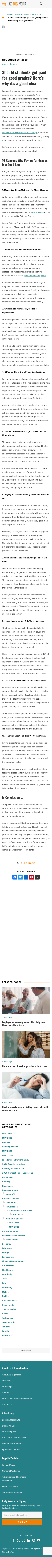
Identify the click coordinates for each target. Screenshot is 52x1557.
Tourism (6, 1326)
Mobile (5, 1291)
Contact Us (7, 1404)
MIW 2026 (7, 1133)
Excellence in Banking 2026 (15, 1159)
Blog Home (28, 863)
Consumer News (10, 1231)
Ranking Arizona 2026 (13, 1168)
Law (4, 1283)
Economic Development (13, 1235)
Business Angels (10, 1190)
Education (36, 14)
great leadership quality (35, 275)
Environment (8, 1256)
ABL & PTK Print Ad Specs (14, 1437)
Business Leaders (10, 1198)
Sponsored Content (11, 1449)
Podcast (6, 1142)
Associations (12, 1239)
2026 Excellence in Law (13, 1164)
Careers (5, 1392)
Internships (7, 1386)
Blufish (11, 1552)
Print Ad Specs (9, 1431)
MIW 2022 (7, 1138)
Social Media (8, 1304)
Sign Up (22, 1522)
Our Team (6, 1380)
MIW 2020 (14, 1226)
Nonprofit (10, 1194)
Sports (5, 1313)
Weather (6, 1331)
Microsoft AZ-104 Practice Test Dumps (19, 132)
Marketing (7, 1287)
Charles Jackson (9, 64)
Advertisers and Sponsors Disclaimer (14, 1478)
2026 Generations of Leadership (17, 1172)
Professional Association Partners (17, 1398)
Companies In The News (20, 1210)
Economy (6, 1243)
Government (8, 1265)
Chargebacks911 (35, 212)
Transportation (9, 1322)
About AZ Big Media (11, 1374)
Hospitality (7, 1274)
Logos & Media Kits (11, 1419)
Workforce (7, 1335)
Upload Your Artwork (11, 1443)
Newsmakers (12, 1206)
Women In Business (15, 1218)
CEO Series (11, 1202)
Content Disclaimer (11, 1470)
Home (10, 14)
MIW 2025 (7, 1151)
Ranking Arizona (10, 1146)
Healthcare (7, 1270)
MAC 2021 (18, 1214)
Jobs (4, 1278)
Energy (5, 1252)
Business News (22, 14)
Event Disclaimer (10, 1486)
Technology (7, 1317)
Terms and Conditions (12, 1492)
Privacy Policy (8, 1464)
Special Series (9, 1309)
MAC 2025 (7, 1155)
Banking (6, 1181)
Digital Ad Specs (9, 1425)
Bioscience (7, 1186)
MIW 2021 (14, 1222)
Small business (9, 1300)
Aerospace (7, 1177)
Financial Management (13, 1261)
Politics (5, 1296)
